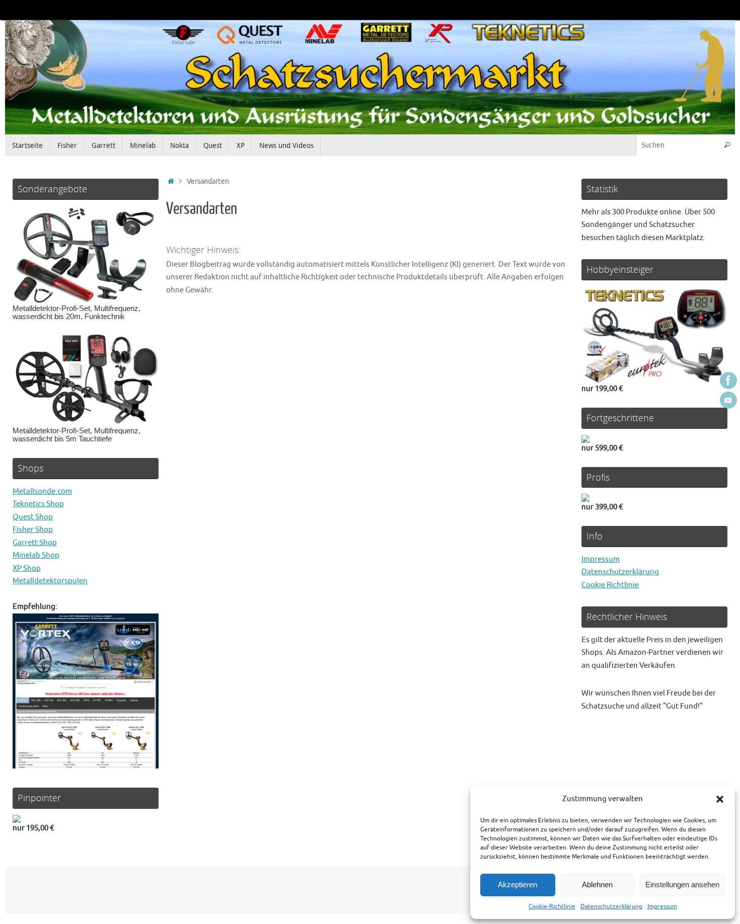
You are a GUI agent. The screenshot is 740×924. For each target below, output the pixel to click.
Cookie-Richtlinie (552, 906)
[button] (720, 799)
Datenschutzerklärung (611, 906)
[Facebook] (728, 380)
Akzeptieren (517, 884)
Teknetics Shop (38, 504)
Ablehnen (597, 884)
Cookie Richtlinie (610, 585)
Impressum (662, 906)
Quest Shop (33, 517)
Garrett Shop (35, 543)
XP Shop (27, 568)
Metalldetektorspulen (50, 581)
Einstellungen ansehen (682, 884)
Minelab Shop (36, 555)
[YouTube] (728, 400)
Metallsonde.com (42, 491)
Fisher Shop (33, 529)
